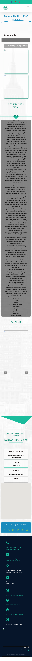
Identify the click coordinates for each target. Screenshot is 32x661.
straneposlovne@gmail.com (14, 559)
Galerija (19, 46)
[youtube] (25, 647)
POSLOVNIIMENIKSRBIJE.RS (14, 614)
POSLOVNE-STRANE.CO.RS (14, 595)
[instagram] (28, 647)
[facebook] (22, 647)
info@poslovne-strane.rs (13, 560)
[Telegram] (22, 530)
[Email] (27, 530)
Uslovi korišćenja (24, 650)
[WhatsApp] (17, 530)
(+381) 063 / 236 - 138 (12, 549)
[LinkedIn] (13, 530)
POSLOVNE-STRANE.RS (13, 605)
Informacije (11, 46)
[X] (8, 530)
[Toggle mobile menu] (28, 6)
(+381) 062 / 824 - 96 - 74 (13, 547)
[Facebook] (4, 530)
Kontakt (24, 46)
